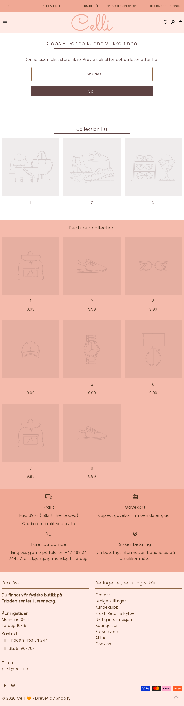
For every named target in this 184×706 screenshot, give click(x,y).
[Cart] (180, 22)
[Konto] (173, 22)
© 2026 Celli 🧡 (16, 698)
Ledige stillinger (110, 601)
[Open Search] (166, 22)
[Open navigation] (34, 22)
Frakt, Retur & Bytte (114, 613)
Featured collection (92, 228)
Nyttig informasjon (113, 619)
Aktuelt (102, 638)
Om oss (103, 595)
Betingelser (106, 625)
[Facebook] (5, 686)
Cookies (103, 644)
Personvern (106, 631)
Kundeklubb (107, 607)
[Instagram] (13, 686)
